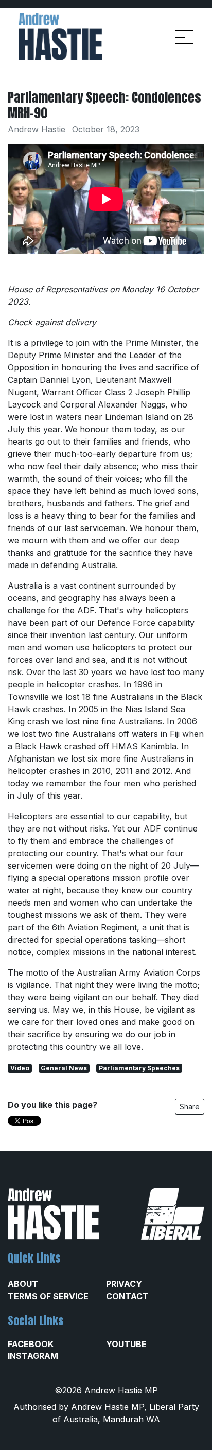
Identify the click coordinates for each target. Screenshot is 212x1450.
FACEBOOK (31, 1344)
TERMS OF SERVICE (48, 1296)
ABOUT (23, 1284)
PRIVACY (124, 1284)
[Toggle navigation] (184, 37)
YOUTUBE (126, 1344)
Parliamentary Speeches (139, 1068)
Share (190, 1106)
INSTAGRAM (33, 1355)
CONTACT (127, 1296)
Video (19, 1068)
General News (64, 1068)
